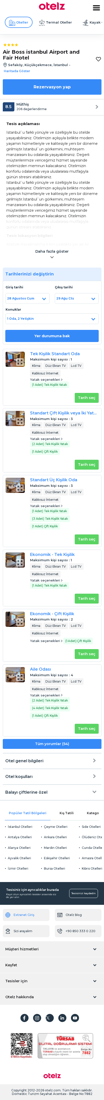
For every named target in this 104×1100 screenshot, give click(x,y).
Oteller (22, 22)
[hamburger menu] (96, 8)
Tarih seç (86, 397)
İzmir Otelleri (18, 868)
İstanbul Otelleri (20, 827)
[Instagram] (37, 1018)
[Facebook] (24, 1018)
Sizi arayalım (23, 931)
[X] (50, 1018)
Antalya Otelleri (20, 837)
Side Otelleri (91, 827)
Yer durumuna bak (52, 336)
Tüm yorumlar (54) (52, 744)
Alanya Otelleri (19, 848)
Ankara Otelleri (55, 837)
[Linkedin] (62, 1018)
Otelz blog (74, 915)
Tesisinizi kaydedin (83, 893)
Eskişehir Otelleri (57, 858)
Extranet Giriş (24, 915)
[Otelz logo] (52, 8)
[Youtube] (75, 1018)
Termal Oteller (59, 22)
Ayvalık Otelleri (19, 858)
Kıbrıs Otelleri (92, 868)
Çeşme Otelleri (55, 827)
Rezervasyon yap (52, 87)
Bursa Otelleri (54, 868)
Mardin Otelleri (55, 848)
